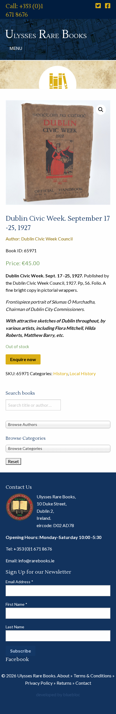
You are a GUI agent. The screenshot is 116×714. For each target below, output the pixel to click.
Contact (83, 683)
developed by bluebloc (58, 694)
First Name (16, 604)
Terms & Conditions (92, 675)
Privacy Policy (39, 683)
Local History (83, 373)
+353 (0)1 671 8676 (33, 548)
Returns (64, 683)
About (63, 675)
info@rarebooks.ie (36, 560)
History (60, 373)
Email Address (19, 581)
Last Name (15, 626)
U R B (46, 34)
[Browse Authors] (58, 424)
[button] (101, 110)
